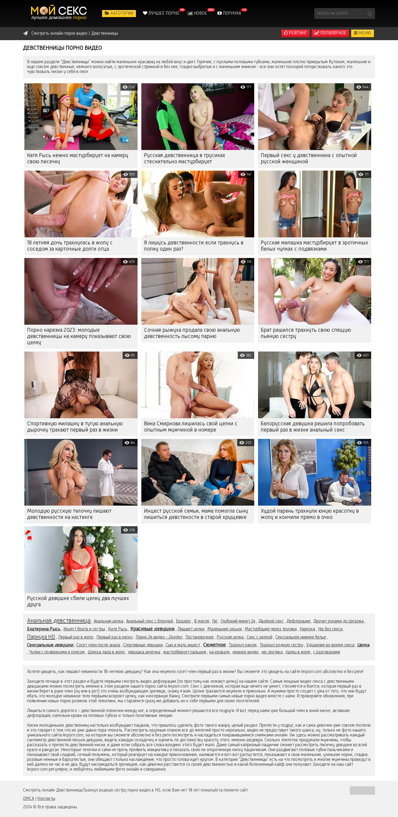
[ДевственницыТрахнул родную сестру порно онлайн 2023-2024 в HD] (59, 13)
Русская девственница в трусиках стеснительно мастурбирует (184, 159)
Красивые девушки (153, 629)
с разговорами (326, 652)
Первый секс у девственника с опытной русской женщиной (309, 159)
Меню (364, 33)
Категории (121, 13)
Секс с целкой (259, 637)
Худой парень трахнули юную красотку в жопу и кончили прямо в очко (310, 514)
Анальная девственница (59, 621)
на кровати (219, 652)
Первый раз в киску (114, 637)
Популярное (332, 33)
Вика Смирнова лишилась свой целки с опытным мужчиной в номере (190, 427)
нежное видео (246, 652)
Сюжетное (214, 645)
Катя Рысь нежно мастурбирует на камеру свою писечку (77, 159)
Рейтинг (297, 33)
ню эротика (272, 652)
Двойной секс (270, 621)
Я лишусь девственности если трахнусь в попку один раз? (193, 246)
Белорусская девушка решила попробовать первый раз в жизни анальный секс (313, 427)
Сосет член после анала (98, 645)
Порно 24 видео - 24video (159, 637)
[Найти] (369, 13)
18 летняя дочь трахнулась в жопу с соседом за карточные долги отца (70, 246)
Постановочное (199, 637)
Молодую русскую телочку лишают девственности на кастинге (69, 514)
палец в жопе (298, 652)
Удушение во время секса (330, 645)
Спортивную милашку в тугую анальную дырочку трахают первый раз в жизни (75, 427)
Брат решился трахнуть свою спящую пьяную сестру (306, 333)
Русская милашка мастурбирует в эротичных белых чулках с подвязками (314, 246)
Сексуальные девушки (50, 645)
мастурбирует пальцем (184, 652)
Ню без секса (330, 629)
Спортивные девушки (143, 645)
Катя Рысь (118, 629)
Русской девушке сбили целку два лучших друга (78, 602)
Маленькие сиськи (224, 629)
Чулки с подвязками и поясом (57, 652)
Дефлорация (298, 621)
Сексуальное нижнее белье (300, 637)
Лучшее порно (163, 13)
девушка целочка (144, 652)
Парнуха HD (41, 637)
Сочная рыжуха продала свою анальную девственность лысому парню (192, 333)
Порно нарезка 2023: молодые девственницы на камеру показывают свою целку (79, 337)
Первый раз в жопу (75, 637)
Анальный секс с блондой (149, 621)
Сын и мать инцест (183, 645)
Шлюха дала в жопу (106, 652)
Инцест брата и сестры (84, 629)
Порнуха (231, 13)
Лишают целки (191, 629)
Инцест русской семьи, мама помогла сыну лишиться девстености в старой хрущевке (196, 514)
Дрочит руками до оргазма (338, 621)
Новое (200, 13)
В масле (201, 621)
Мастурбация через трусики (271, 629)
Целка (363, 645)
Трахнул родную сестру (281, 645)
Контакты (46, 799)
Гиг (215, 621)
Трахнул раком (243, 645)
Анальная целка (108, 621)
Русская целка (230, 637)
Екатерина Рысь (43, 629)
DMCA (28, 799)
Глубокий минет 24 (238, 621)
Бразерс (183, 621)
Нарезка (307, 629)
